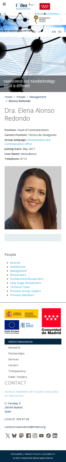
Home (8, 97)
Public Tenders (17, 377)
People (20, 97)
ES (59, 31)
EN (54, 31)
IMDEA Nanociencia (20, 341)
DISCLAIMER (16, 454)
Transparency (17, 371)
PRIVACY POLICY (33, 454)
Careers (13, 365)
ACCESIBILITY (49, 454)
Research (14, 347)
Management (38, 97)
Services (13, 359)
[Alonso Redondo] (33, 197)
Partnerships (16, 353)
